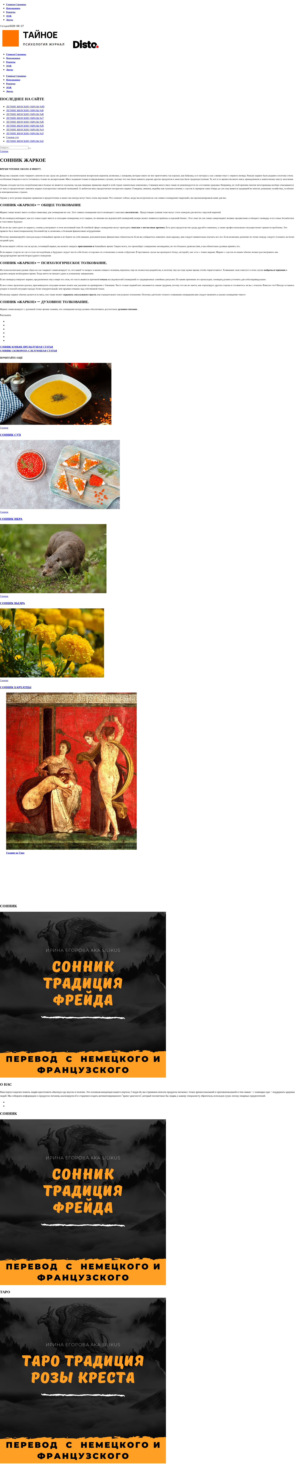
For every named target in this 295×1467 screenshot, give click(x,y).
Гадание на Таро (15, 853)
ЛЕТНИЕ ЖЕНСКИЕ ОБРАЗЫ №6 (25, 122)
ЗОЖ (9, 16)
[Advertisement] (92, 878)
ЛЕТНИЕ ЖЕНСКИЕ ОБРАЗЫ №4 (25, 129)
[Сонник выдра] (53, 592)
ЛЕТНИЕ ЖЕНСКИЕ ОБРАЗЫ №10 (25, 106)
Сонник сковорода (28, 350)
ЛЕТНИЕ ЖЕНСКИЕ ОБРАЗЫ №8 (25, 114)
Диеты (9, 19)
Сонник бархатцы (15, 687)
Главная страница (16, 4)
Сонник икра (11, 519)
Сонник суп (12, 137)
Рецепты (10, 12)
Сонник (4, 151)
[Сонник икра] (60, 508)
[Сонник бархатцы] (52, 676)
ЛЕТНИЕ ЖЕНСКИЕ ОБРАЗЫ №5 (25, 126)
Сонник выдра (12, 603)
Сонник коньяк (26, 347)
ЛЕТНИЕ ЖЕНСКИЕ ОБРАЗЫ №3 (24, 133)
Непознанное (13, 8)
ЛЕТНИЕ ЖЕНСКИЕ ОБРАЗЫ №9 (24, 110)
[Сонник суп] (56, 424)
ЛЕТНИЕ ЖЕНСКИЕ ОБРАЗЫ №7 (25, 118)
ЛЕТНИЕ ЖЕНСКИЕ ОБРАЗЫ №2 (24, 141)
